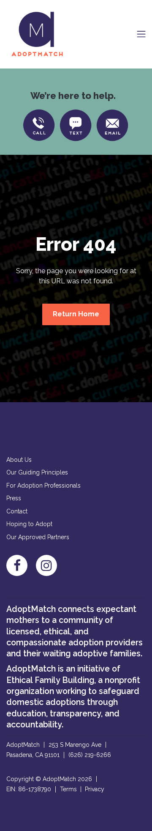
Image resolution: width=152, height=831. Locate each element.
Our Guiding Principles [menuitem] (37, 472)
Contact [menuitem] (16, 511)
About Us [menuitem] (19, 459)
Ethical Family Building (50, 680)
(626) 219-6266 (89, 754)
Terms (68, 789)
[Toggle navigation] (141, 34)
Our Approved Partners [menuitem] (37, 537)
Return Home (76, 314)
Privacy (94, 789)
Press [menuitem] (13, 498)
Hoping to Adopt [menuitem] (29, 524)
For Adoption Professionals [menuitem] (43, 485)
